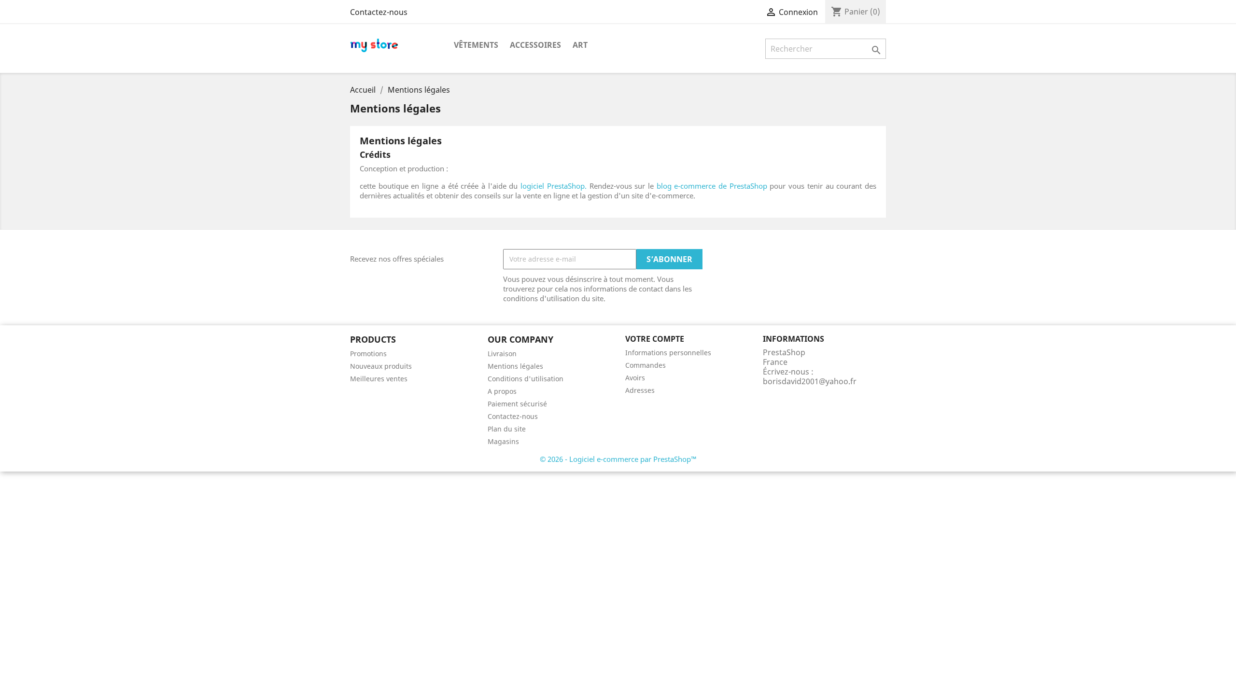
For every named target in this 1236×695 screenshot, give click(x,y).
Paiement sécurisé (517, 403)
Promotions (368, 353)
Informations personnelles (668, 352)
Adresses (640, 390)
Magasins (503, 441)
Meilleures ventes (378, 378)
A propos (502, 391)
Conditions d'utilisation (525, 378)
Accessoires (535, 45)
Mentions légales (515, 366)
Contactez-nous (378, 12)
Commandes (645, 365)
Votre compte (654, 339)
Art (580, 45)
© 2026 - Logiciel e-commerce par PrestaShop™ (618, 459)
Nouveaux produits (381, 366)
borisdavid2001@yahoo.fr (810, 381)
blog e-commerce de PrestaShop (712, 186)
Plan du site (507, 428)
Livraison (502, 353)
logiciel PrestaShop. (554, 186)
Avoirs (635, 377)
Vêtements (476, 45)
